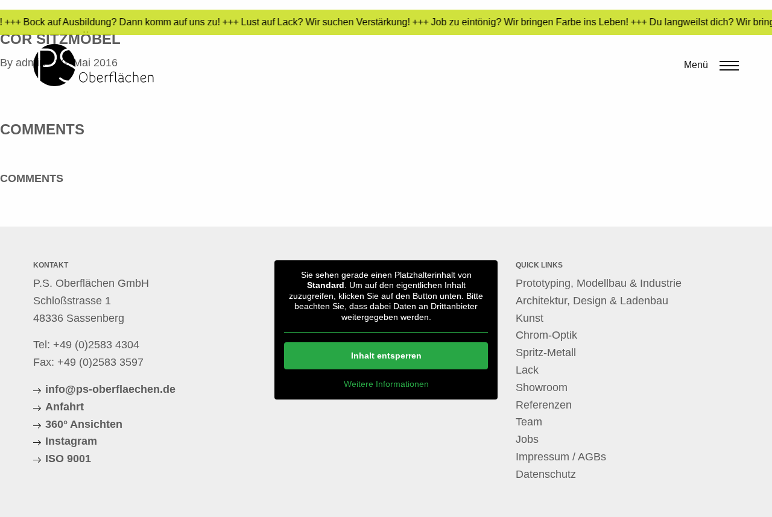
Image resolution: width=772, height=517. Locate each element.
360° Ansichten (83, 424)
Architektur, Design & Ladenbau (592, 301)
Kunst (529, 318)
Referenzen (544, 405)
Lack (527, 370)
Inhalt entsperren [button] (386, 355)
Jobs (527, 439)
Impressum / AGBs (561, 457)
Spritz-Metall (546, 352)
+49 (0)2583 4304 (96, 345)
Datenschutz (546, 474)
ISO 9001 (68, 459)
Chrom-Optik (546, 335)
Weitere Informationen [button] (386, 384)
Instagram (71, 441)
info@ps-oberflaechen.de (110, 389)
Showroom (542, 387)
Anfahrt (64, 407)
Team (529, 422)
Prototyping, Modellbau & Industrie (599, 283)
